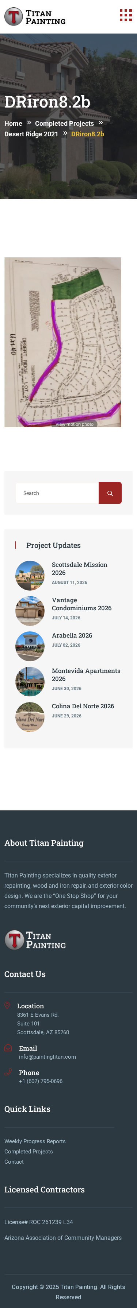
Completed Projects (28, 1151)
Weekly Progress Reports (35, 1141)
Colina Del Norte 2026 (83, 706)
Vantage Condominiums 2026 (82, 604)
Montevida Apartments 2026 (86, 674)
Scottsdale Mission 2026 (79, 568)
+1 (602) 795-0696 (40, 1081)
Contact (14, 1162)
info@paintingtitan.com (47, 1057)
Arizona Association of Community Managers (63, 1237)
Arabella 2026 (72, 635)
